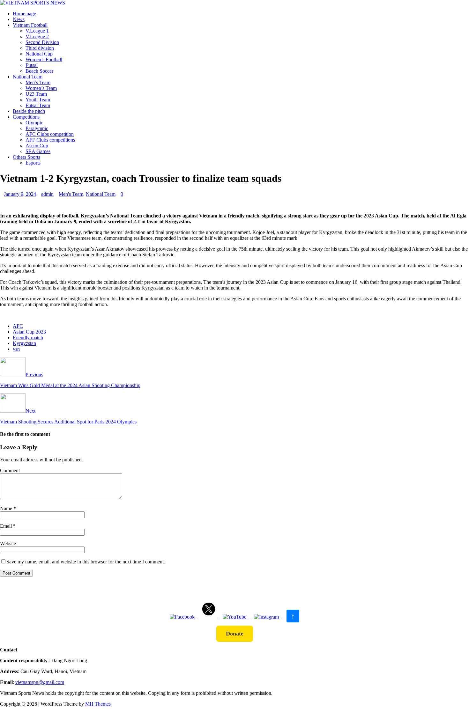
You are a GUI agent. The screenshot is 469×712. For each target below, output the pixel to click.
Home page (24, 13)
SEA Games (38, 151)
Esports (33, 162)
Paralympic (37, 128)
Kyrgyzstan (24, 343)
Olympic (34, 122)
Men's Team (71, 194)
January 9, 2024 (20, 194)
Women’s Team (41, 88)
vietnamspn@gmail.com (39, 682)
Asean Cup (37, 145)
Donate (234, 633)
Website (8, 543)
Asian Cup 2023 (29, 331)
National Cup (39, 53)
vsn (16, 349)
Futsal (32, 65)
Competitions (26, 117)
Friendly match (28, 337)
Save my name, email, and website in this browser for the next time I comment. (85, 561)
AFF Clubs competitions (50, 140)
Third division (40, 48)
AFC (18, 326)
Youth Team (38, 99)
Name (6, 508)
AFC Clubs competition (50, 134)
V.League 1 (37, 30)
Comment (10, 470)
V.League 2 (37, 36)
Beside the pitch (29, 111)
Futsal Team (38, 105)
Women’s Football (44, 59)
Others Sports (26, 157)
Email (6, 526)
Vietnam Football (30, 25)
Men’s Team (38, 82)
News (19, 19)
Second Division (42, 42)
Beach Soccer (39, 71)
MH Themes (98, 704)
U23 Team (36, 94)
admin (47, 194)
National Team (27, 76)
